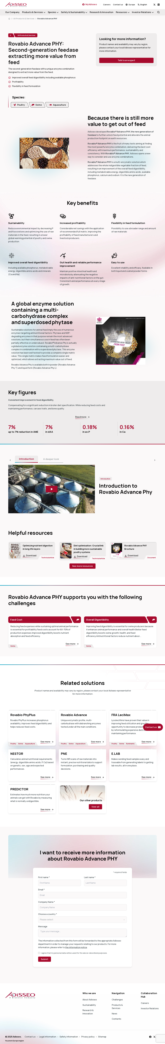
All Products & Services (23, 18)
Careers (106, 4)
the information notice (76, 947)
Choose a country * (47, 914)
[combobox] (145, 4)
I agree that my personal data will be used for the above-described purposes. (74, 953)
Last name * (90, 877)
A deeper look (51, 459)
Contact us (118, 4)
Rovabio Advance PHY (47, 18)
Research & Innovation (101, 12)
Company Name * (46, 902)
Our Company (12, 12)
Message (42, 926)
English (143, 4)
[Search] (158, 12)
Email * (41, 889)
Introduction (26, 458)
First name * (44, 877)
